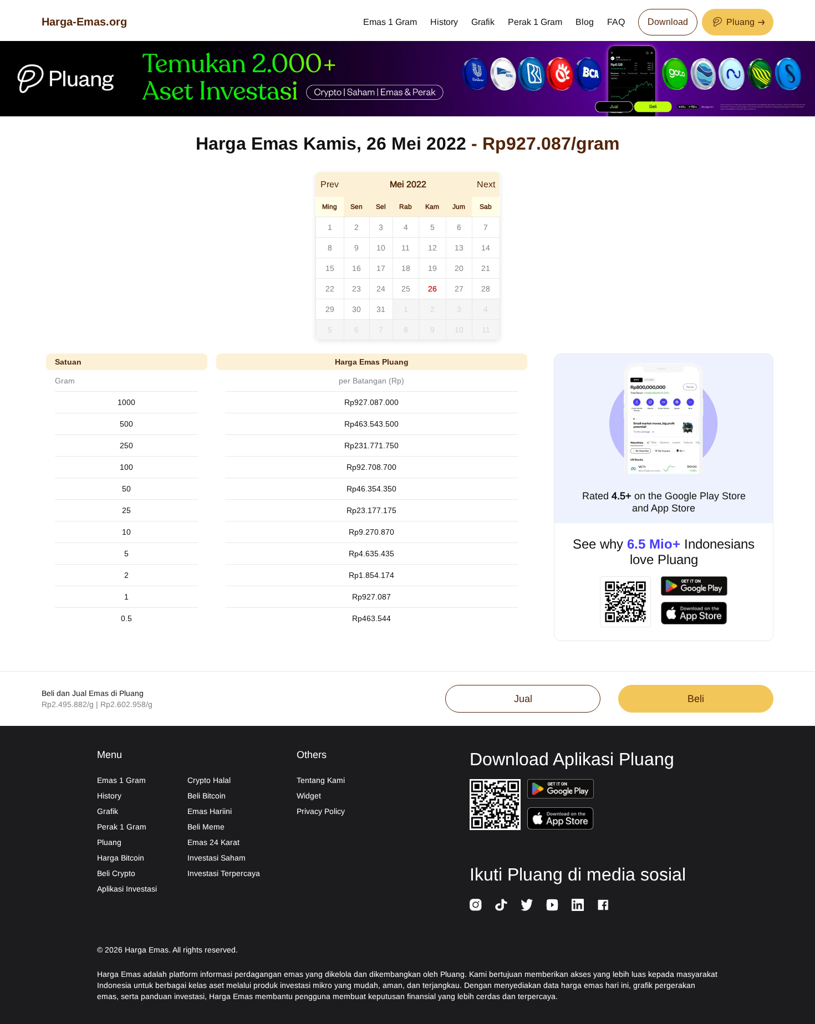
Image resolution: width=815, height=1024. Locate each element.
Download (668, 22)
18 (405, 268)
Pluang (109, 842)
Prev (329, 184)
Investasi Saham (216, 857)
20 (459, 268)
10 (380, 247)
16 (356, 268)
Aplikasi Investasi (127, 888)
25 (405, 288)
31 (380, 309)
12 (432, 247)
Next (486, 184)
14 (485, 247)
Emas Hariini (209, 811)
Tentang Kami (321, 780)
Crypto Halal (209, 780)
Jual (523, 698)
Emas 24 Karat (213, 842)
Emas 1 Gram (390, 22)
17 (380, 268)
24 (380, 288)
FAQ (616, 22)
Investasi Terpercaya (223, 873)
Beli (695, 698)
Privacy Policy (321, 811)
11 (405, 247)
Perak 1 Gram (535, 22)
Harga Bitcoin (120, 857)
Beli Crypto (116, 873)
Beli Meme (206, 826)
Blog (584, 22)
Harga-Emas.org (84, 22)
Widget (309, 795)
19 (432, 268)
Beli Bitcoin (206, 795)
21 (485, 268)
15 (329, 268)
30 (356, 309)
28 (485, 288)
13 (459, 247)
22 (329, 288)
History (444, 22)
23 (356, 288)
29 (329, 309)
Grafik (483, 22)
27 (459, 288)
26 (432, 288)
